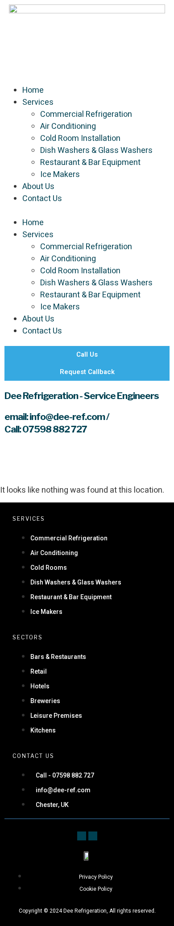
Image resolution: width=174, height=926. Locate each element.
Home (33, 90)
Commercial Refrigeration (86, 114)
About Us (38, 187)
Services (38, 102)
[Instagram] (92, 835)
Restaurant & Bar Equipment (90, 162)
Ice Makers (60, 175)
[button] (87, 211)
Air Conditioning (68, 126)
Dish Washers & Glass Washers (96, 150)
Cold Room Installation (80, 138)
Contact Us (42, 199)
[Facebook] (81, 835)
